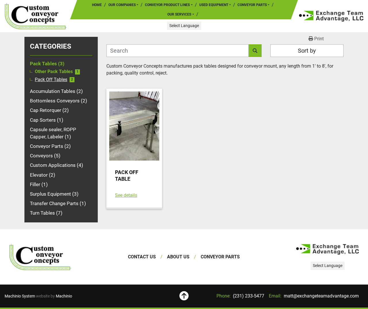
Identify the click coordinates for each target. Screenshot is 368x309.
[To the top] (184, 296)
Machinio (64, 296)
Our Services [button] (179, 14)
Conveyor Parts (252, 5)
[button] (168, 4)
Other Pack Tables (54, 71)
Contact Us (142, 257)
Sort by (307, 50)
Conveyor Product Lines (167, 5)
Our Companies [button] (122, 5)
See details (126, 195)
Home (97, 5)
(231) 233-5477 (248, 296)
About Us (178, 257)
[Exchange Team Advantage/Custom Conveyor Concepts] (40, 257)
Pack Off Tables (51, 79)
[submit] (255, 50)
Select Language (184, 25)
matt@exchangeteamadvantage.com (321, 296)
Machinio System (20, 296)
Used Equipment (213, 5)
